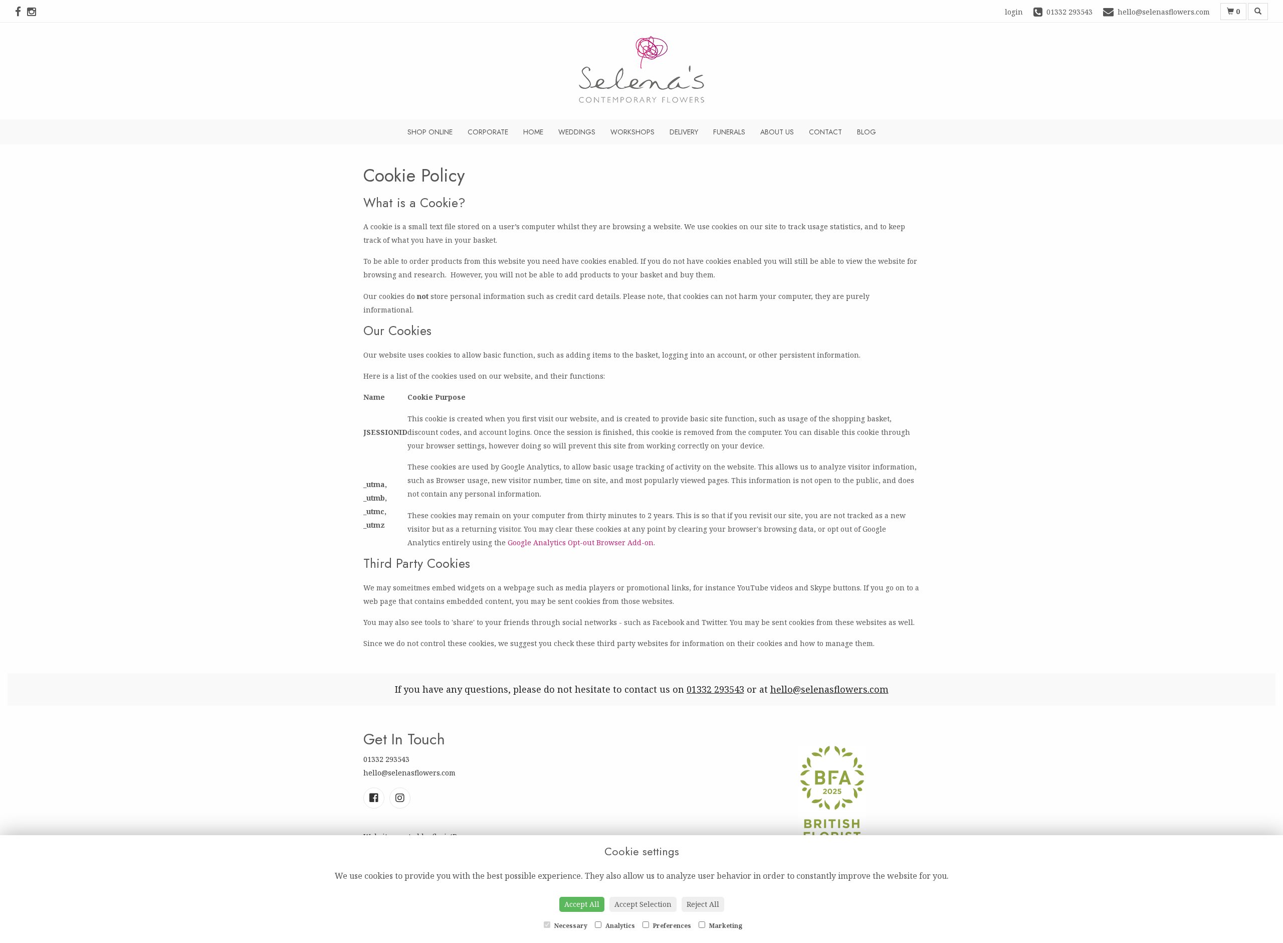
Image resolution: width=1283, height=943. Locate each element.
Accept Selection (643, 904)
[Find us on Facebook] (21, 12)
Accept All (581, 904)
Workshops (632, 132)
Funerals (729, 132)
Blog (866, 132)
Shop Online (430, 132)
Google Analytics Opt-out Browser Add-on (581, 542)
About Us (777, 132)
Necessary (570, 925)
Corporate (488, 132)
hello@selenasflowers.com (829, 689)
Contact (825, 132)
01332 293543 (715, 689)
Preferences (671, 925)
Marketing (725, 925)
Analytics (619, 925)
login (1014, 12)
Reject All (703, 904)
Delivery (684, 132)
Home (533, 132)
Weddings (576, 132)
